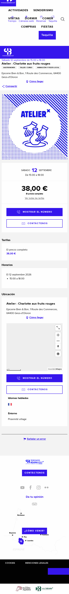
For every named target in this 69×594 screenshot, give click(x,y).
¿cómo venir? (35, 530)
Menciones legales (36, 563)
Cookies (10, 563)
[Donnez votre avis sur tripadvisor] (34, 505)
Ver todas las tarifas (34, 198)
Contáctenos (35, 472)
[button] (62, 19)
